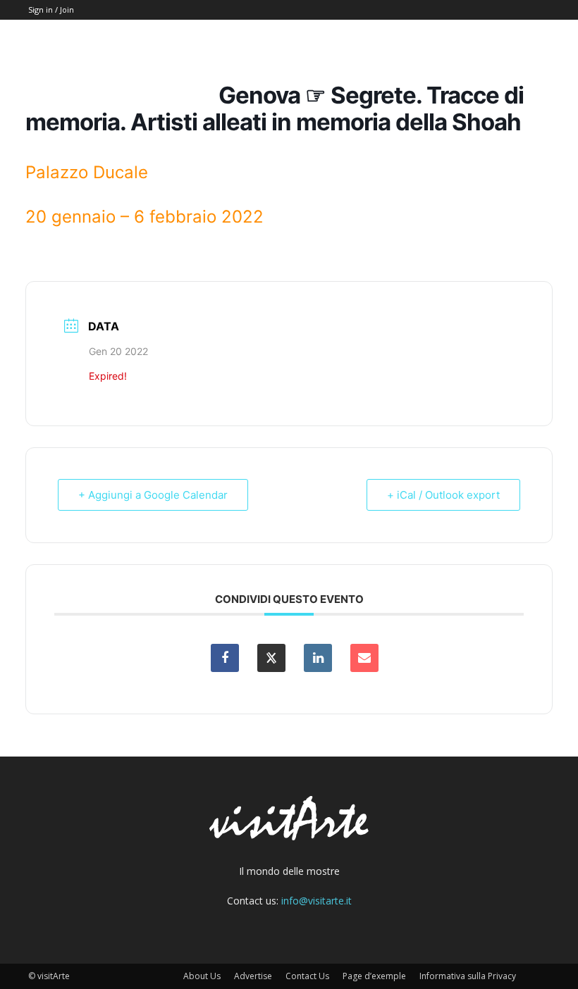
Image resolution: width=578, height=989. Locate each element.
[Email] (364, 658)
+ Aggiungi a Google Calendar (153, 495)
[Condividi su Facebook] (225, 658)
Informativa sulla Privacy (467, 976)
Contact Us (307, 976)
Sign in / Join (51, 9)
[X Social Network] (271, 658)
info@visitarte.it (316, 900)
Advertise (253, 976)
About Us (202, 976)
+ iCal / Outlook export (443, 495)
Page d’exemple (374, 976)
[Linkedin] (318, 658)
